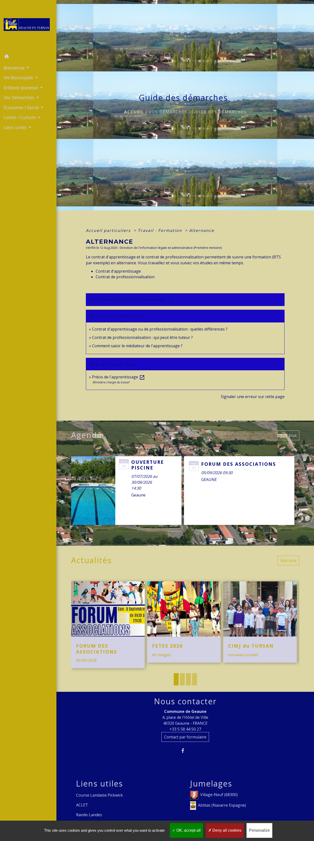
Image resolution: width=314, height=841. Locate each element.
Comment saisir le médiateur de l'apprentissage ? (137, 345)
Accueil (134, 112)
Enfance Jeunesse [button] (21, 88)
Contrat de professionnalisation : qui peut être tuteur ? (142, 337)
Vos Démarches (168, 112)
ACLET (82, 805)
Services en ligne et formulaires (128, 299)
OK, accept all (188, 830)
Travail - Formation (160, 230)
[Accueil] (28, 26)
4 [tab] (194, 679)
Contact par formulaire (185, 737)
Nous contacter (185, 701)
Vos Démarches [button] (19, 97)
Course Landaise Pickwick (99, 795)
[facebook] (185, 750)
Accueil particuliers (109, 230)
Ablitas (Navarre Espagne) (222, 805)
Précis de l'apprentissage (118, 377)
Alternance (201, 230)
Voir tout (288, 435)
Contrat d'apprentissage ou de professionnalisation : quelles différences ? (159, 329)
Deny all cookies (226, 830)
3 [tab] (188, 679)
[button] (28, 57)
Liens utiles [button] (16, 127)
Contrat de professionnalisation (125, 277)
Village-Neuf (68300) (219, 794)
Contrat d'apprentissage (118, 271)
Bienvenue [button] (15, 68)
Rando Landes (89, 814)
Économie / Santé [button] (22, 107)
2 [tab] (182, 679)
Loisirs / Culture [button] (20, 117)
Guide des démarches (219, 112)
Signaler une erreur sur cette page (253, 396)
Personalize (259, 830)
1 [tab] (176, 679)
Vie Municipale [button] (19, 77)
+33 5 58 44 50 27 (185, 729)
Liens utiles (99, 783)
